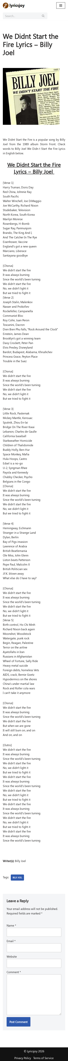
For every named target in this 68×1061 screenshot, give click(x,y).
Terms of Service (43, 1058)
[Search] (43, 15)
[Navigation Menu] (60, 5)
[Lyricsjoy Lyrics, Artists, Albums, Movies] (14, 5)
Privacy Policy (22, 1058)
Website (12, 956)
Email (11, 941)
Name (11, 925)
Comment (14, 972)
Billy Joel (17, 877)
